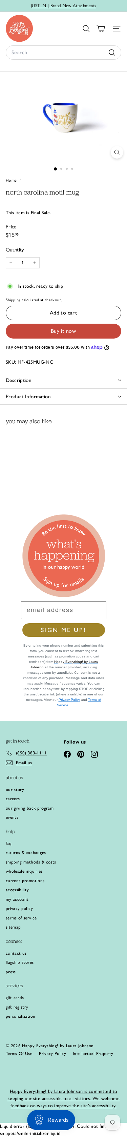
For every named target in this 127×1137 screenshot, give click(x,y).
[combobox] (63, 52)
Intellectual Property (93, 1053)
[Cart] (101, 29)
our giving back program (30, 808)
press (11, 971)
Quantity (15, 250)
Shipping (13, 300)
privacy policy (19, 908)
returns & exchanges (26, 852)
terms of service (21, 917)
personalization (20, 1016)
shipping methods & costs (31, 862)
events (12, 817)
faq (9, 843)
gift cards (15, 997)
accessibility (17, 889)
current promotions (25, 880)
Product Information (28, 396)
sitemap (13, 927)
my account (17, 899)
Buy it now (63, 331)
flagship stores (20, 962)
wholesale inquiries (24, 871)
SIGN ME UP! (63, 630)
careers (13, 798)
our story (15, 789)
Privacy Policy (69, 700)
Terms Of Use (19, 1053)
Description (18, 380)
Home (12, 180)
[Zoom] (117, 152)
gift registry (17, 1007)
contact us (16, 953)
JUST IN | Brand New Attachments (63, 5)
